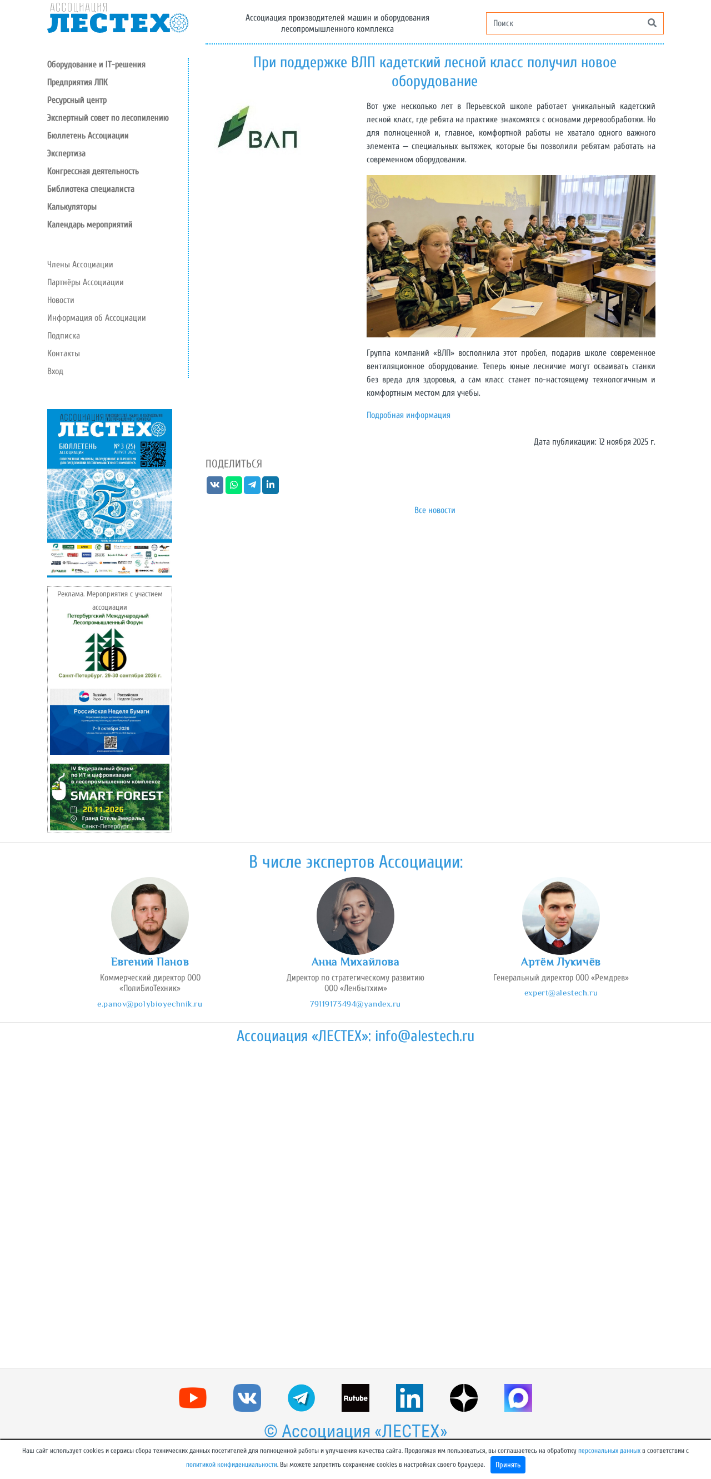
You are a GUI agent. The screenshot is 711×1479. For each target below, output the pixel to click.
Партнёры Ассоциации (85, 282)
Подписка (63, 336)
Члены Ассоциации (80, 265)
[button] (117, 100)
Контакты (63, 353)
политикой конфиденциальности (231, 1464)
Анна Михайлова (356, 961)
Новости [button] (60, 300)
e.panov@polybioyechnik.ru (149, 1003)
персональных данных (609, 1451)
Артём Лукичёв (560, 961)
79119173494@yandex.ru (355, 1003)
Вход (55, 371)
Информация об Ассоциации (96, 318)
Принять (507, 1465)
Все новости (434, 510)
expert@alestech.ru (561, 992)
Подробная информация (408, 415)
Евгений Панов (150, 961)
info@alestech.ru (424, 1036)
